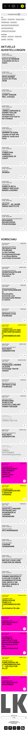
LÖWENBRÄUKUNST (11, 333)
